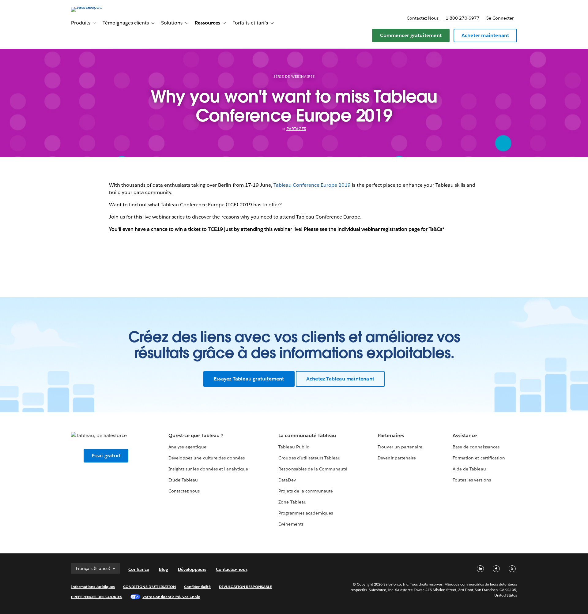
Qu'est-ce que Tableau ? (195, 435)
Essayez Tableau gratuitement (249, 379)
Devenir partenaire (397, 458)
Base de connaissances (476, 447)
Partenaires (391, 435)
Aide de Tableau (469, 469)
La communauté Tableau (307, 435)
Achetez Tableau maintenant (340, 379)
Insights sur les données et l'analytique (208, 469)
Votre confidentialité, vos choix (171, 596)
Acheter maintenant (485, 35)
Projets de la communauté (305, 491)
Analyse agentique (187, 447)
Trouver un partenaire (400, 447)
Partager (296, 128)
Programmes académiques (305, 513)
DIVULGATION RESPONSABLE (245, 586)
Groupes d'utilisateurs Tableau (309, 458)
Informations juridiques (93, 586)
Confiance (138, 569)
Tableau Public (293, 447)
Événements (290, 524)
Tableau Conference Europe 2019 (312, 185)
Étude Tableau (183, 480)
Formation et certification (479, 458)
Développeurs (192, 569)
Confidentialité (197, 586)
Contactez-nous (423, 18)
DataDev (287, 480)
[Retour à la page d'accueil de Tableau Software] (97, 7)
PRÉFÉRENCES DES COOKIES (97, 596)
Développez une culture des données (206, 458)
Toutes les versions (472, 480)
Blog (163, 569)
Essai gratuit (106, 455)
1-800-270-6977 (463, 18)
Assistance (465, 435)
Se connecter (500, 18)
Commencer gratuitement (411, 35)
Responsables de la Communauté (312, 469)
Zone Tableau (292, 502)
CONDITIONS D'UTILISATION (149, 586)
